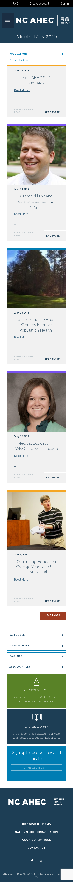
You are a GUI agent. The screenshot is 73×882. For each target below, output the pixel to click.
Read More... (22, 90)
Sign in (64, 3)
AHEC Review (18, 60)
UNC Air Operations (36, 839)
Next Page (51, 615)
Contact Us (36, 847)
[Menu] (8, 20)
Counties (15, 656)
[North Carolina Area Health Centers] (44, 20)
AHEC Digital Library (36, 824)
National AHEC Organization (36, 832)
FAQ (15, 3)
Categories (17, 635)
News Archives (19, 645)
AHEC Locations (20, 667)
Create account (39, 3)
